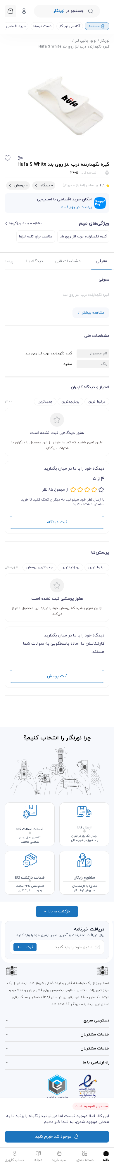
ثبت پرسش (57, 676)
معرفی (101, 261)
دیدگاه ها (34, 261)
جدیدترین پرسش (39, 567)
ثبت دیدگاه (57, 522)
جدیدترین (45, 401)
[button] (20, 158)
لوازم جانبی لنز (85, 41)
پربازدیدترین (70, 401)
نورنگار (104, 41)
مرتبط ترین (97, 401)
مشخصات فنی (68, 261)
